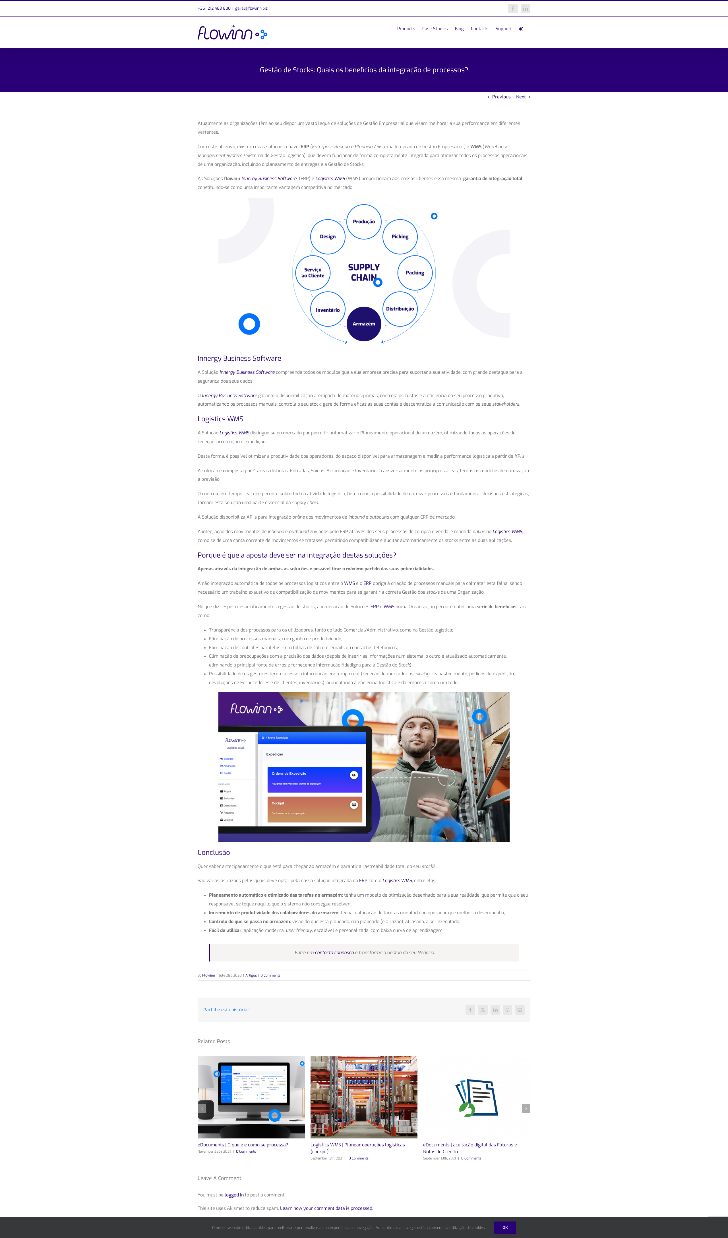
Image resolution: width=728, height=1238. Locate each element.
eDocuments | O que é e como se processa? (243, 1145)
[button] (202, 1108)
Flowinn (208, 975)
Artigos (251, 975)
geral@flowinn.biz (251, 8)
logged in (234, 1195)
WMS (349, 583)
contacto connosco (334, 953)
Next (521, 97)
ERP (367, 583)
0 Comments (270, 975)
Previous (501, 97)
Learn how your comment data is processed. (326, 1208)
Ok (505, 1227)
